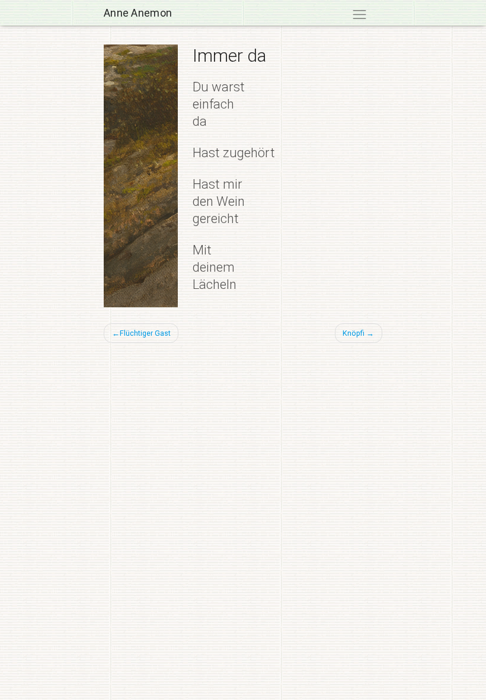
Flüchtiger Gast (145, 333)
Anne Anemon (138, 13)
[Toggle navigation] (359, 14)
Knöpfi (353, 333)
